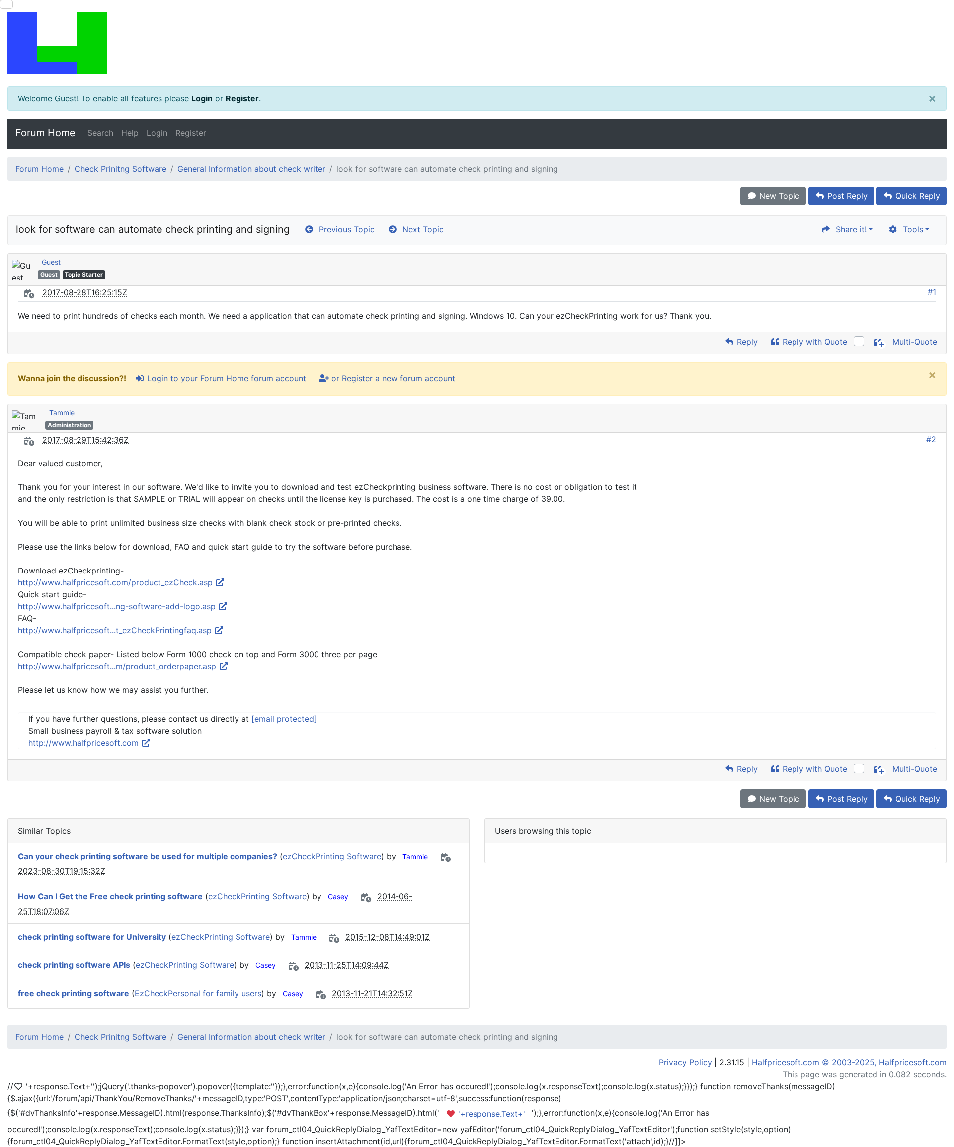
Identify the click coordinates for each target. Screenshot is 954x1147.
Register (242, 98)
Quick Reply (916, 196)
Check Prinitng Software (120, 169)
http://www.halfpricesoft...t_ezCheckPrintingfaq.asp (116, 630)
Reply (746, 342)
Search (100, 133)
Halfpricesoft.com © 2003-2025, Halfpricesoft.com (849, 1062)
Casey (338, 896)
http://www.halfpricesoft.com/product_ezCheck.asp (116, 582)
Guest (51, 262)
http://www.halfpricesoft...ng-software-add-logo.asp (118, 606)
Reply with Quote (813, 342)
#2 (931, 439)
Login (202, 98)
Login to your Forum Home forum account (225, 378)
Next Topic (421, 229)
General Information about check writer (251, 169)
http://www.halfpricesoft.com (84, 743)
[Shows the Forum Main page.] (477, 43)
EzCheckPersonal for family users (198, 993)
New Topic (778, 196)
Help (130, 133)
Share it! (849, 229)
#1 (932, 292)
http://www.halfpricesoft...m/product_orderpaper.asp (118, 666)
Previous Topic (344, 229)
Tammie (62, 412)
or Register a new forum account (392, 378)
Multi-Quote (913, 342)
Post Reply (846, 196)
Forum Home (45, 133)
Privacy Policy (685, 1062)
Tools (910, 229)
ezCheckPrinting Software (332, 856)
